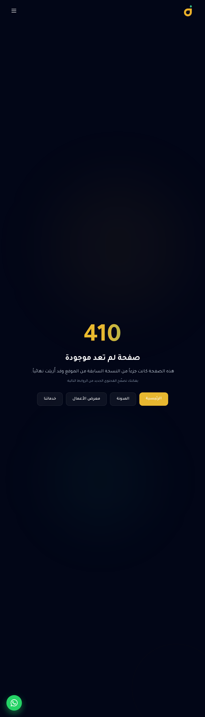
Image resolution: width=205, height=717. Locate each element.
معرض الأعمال (86, 399)
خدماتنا (50, 399)
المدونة (123, 399)
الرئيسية (154, 399)
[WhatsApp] (14, 703)
